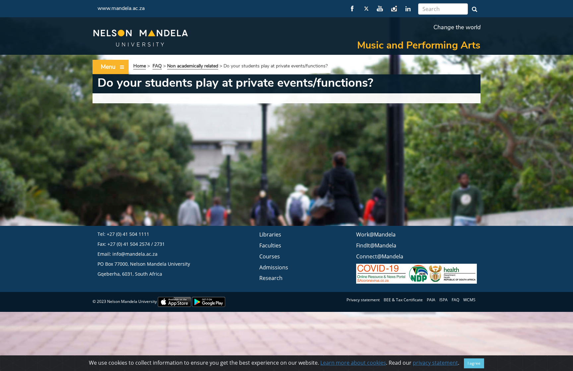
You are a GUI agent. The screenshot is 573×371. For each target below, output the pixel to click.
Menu (108, 67)
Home (139, 66)
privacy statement (435, 362)
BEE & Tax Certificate (403, 300)
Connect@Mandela (379, 256)
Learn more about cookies (353, 362)
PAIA (431, 300)
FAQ (157, 66)
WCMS (469, 300)
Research (271, 278)
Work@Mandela (376, 234)
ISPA (443, 300)
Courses (269, 256)
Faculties (270, 245)
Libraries (270, 234)
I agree (474, 363)
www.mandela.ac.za (121, 8)
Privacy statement (363, 300)
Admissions (273, 267)
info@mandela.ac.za (135, 254)
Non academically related (192, 66)
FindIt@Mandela (376, 245)
